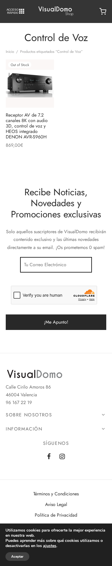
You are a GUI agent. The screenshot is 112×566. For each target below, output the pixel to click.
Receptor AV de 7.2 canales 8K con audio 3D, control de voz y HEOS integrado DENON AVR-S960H (27, 126)
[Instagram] (62, 456)
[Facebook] (49, 456)
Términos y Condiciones (56, 493)
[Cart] (102, 11)
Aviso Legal (56, 504)
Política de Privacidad (56, 515)
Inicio (10, 51)
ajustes (49, 545)
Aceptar (17, 556)
